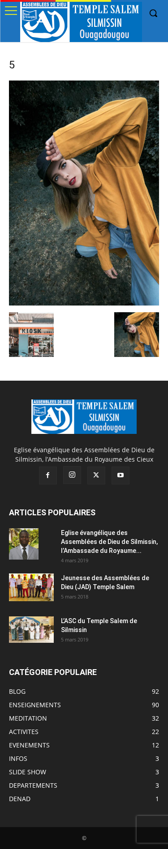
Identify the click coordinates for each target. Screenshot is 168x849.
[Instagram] (72, 475)
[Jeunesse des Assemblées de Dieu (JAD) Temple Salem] (31, 587)
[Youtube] (120, 475)
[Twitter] (96, 475)
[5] (84, 303)
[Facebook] (48, 475)
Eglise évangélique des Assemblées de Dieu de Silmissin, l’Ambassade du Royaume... (109, 541)
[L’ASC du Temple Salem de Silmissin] (31, 629)
